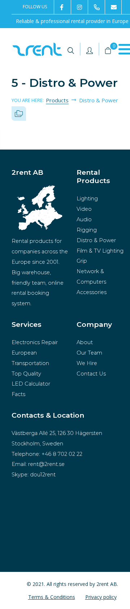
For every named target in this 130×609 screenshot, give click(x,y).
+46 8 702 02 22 (62, 454)
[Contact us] (113, 7)
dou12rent (43, 474)
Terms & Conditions (51, 597)
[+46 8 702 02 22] (96, 7)
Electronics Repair (35, 342)
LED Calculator (31, 384)
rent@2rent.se (46, 464)
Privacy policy (101, 597)
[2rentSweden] (62, 7)
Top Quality (26, 373)
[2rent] (79, 7)
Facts (18, 394)
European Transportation (30, 358)
